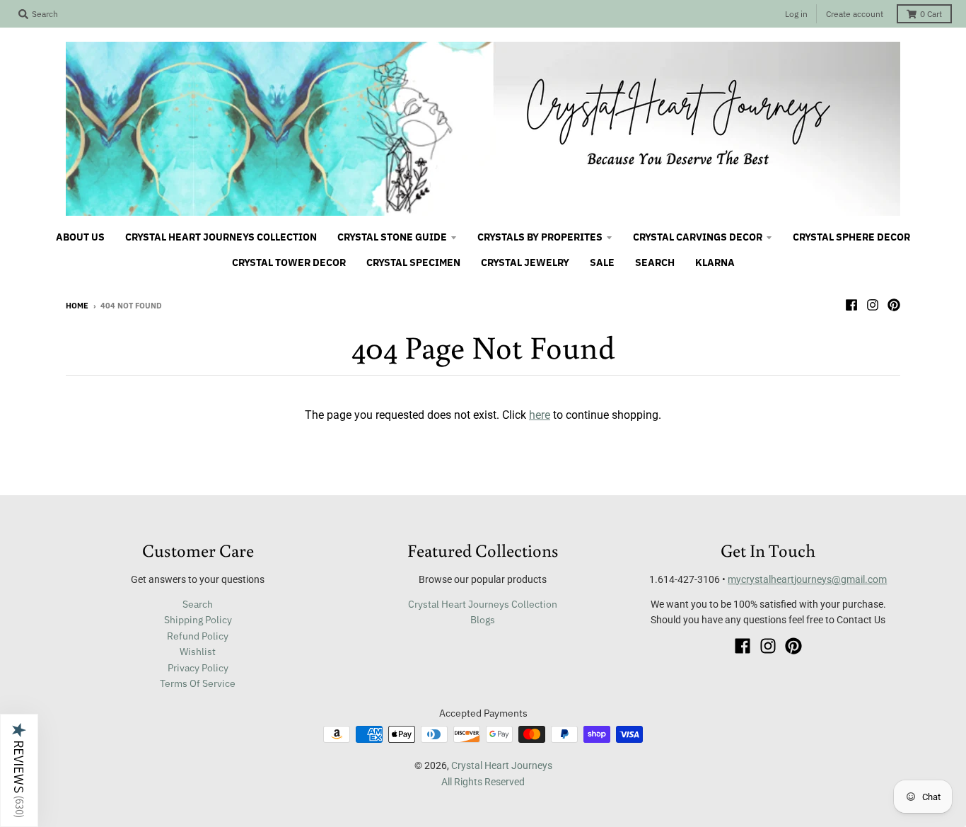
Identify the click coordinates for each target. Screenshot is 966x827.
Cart (931, 13)
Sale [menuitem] (602, 262)
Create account (854, 13)
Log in (796, 13)
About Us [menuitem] (80, 237)
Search (197, 604)
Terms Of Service (197, 683)
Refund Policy (197, 636)
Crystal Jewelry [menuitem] (525, 262)
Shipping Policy (198, 619)
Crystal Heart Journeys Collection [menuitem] (221, 237)
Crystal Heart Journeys (501, 765)
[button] (19, 770)
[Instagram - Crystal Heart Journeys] (872, 305)
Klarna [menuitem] (715, 262)
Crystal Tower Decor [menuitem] (289, 262)
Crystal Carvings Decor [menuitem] (697, 237)
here (539, 415)
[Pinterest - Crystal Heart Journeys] (894, 305)
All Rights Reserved (483, 781)
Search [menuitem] (655, 262)
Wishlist (198, 651)
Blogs (482, 619)
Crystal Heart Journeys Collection (482, 604)
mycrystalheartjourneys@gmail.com (807, 579)
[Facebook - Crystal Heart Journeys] (851, 305)
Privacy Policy (198, 667)
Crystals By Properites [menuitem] (540, 237)
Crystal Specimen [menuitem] (413, 262)
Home (77, 306)
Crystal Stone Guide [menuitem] (392, 237)
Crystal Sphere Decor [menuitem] (851, 237)
